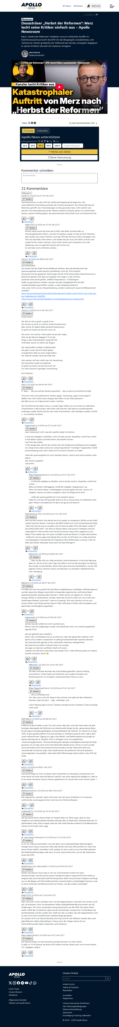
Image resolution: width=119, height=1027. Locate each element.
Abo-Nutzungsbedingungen (74, 1006)
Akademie (13, 995)
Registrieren (68, 998)
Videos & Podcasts (71, 987)
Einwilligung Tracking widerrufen (77, 1015)
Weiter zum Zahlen (61, 151)
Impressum (67, 1012)
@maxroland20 (37, 55)
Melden (28, 199)
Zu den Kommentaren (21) (82, 123)
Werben (79, 6)
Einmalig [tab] (29, 131)
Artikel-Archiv (69, 984)
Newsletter (67, 990)
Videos (68, 6)
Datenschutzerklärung (72, 1009)
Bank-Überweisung (60, 157)
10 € (25, 145)
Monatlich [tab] (43, 131)
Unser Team (14, 989)
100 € (57, 145)
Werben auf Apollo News (19, 1003)
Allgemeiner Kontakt (17, 1000)
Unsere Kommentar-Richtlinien (76, 1003)
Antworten (29, 222)
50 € (49, 145)
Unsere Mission (15, 992)
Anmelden (67, 995)
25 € (41, 145)
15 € (33, 145)
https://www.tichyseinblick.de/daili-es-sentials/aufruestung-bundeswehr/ (52, 299)
